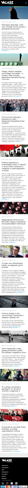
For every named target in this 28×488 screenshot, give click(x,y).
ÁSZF (3, 469)
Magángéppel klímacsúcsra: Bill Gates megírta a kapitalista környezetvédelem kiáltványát (14, 222)
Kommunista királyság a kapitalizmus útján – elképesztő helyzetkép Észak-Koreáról (13, 120)
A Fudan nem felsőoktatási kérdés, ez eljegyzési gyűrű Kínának (12, 265)
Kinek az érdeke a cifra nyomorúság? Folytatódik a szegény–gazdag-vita (12, 315)
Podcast (4, 476)
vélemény (15, 310)
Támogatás (4, 474)
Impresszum (5, 465)
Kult (14, 68)
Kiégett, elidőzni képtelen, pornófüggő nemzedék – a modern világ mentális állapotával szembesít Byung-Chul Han (13, 75)
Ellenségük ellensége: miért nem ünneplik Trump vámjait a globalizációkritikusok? (14, 27)
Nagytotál (15, 114)
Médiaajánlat (5, 472)
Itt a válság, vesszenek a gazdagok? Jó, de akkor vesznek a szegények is (11, 389)
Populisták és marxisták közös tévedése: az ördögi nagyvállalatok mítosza (14, 429)
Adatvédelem (5, 467)
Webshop (4, 478)
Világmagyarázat (16, 159)
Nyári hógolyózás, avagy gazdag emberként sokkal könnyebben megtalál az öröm (14, 350)
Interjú (14, 260)
